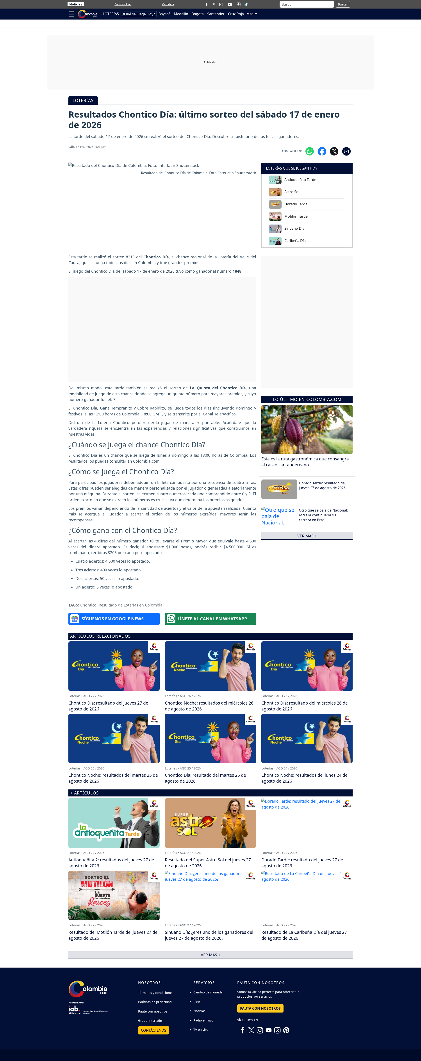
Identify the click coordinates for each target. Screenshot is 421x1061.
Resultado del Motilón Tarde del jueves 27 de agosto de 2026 (112, 935)
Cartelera (168, 4)
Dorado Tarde (295, 204)
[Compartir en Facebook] (322, 151)
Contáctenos (153, 1030)
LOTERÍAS (111, 13)
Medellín (181, 13)
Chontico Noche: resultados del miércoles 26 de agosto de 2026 (209, 706)
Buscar (343, 4)
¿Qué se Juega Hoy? (139, 14)
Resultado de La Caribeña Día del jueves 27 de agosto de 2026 (304, 935)
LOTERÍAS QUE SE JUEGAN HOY (291, 168)
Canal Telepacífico (219, 414)
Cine (196, 1002)
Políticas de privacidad (155, 1002)
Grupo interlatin (150, 1020)
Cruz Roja (236, 13)
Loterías (83, 100)
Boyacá (164, 13)
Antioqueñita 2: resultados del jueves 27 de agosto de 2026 (111, 863)
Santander (216, 13)
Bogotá (198, 13)
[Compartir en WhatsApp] (309, 151)
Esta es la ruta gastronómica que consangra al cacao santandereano (305, 462)
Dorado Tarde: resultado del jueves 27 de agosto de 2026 (322, 485)
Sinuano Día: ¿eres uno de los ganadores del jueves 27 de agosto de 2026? (209, 935)
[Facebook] (207, 4)
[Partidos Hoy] (239, 4)
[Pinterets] (286, 1028)
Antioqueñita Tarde (300, 179)
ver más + (307, 536)
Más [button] (250, 13)
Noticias (75, 4)
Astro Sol (291, 191)
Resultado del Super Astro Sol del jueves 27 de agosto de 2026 (208, 863)
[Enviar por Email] (346, 151)
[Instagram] (221, 4)
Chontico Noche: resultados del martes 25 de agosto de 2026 (113, 778)
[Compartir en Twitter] (334, 151)
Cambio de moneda (208, 992)
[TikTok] (246, 4)
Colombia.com (146, 461)
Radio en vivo (203, 1020)
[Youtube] (230, 4)
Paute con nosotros (152, 1011)
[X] (214, 4)
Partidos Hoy (122, 4)
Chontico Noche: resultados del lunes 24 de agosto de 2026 (304, 778)
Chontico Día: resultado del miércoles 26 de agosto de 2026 (304, 706)
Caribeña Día (295, 240)
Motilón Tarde (296, 216)
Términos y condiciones (155, 993)
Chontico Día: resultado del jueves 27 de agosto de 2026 (108, 706)
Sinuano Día (294, 228)
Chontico (88, 605)
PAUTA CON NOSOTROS (260, 1008)
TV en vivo (201, 1029)
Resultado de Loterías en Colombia (130, 605)
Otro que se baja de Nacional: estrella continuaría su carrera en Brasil (323, 515)
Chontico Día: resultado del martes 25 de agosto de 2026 (205, 778)
